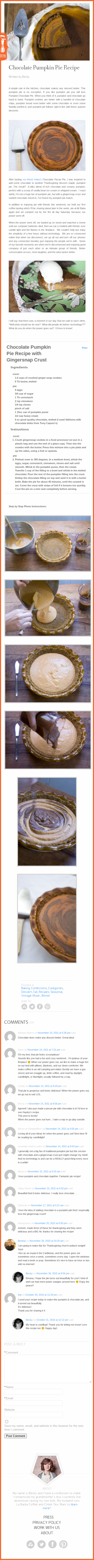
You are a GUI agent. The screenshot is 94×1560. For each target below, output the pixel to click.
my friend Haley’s (32, 179)
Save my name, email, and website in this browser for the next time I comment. (44, 1427)
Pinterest (47, 1007)
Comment (11, 1352)
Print (84, 348)
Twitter (32, 1007)
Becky (29, 1273)
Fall (35, 992)
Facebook (40, 1007)
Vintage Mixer (30, 995)
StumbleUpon (24, 1007)
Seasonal (57, 992)
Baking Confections (34, 988)
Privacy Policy (47, 1523)
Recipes (44, 992)
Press (49, 1517)
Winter (46, 995)
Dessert (26, 992)
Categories (55, 988)
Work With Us (47, 1528)
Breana (22, 1240)
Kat (19, 1294)
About (47, 1533)
